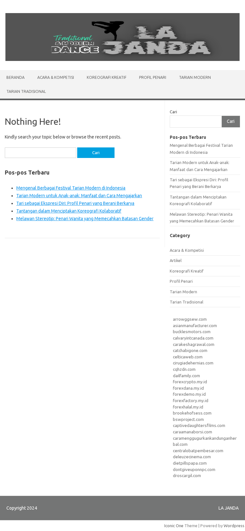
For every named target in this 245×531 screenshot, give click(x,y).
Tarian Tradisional (26, 91)
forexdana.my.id (188, 388)
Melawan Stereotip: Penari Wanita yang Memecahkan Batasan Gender (84, 218)
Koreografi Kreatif (106, 77)
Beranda (15, 77)
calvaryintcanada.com (193, 337)
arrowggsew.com (190, 319)
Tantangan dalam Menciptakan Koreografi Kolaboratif (68, 210)
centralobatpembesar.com (198, 450)
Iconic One (173, 525)
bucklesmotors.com (192, 331)
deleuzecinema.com (192, 456)
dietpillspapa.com (190, 463)
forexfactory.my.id (190, 400)
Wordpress (234, 525)
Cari (173, 111)
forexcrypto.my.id (190, 381)
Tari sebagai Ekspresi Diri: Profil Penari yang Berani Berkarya (75, 203)
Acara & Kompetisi (55, 77)
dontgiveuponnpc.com (194, 469)
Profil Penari (152, 77)
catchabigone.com (190, 350)
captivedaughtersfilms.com (199, 425)
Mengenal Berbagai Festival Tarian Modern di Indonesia (70, 188)
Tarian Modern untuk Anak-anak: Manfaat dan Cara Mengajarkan (79, 195)
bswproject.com (188, 419)
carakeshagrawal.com (193, 344)
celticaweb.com (188, 356)
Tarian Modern (195, 77)
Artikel (176, 260)
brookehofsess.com (192, 412)
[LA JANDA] (122, 59)
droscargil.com (187, 475)
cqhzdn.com (184, 369)
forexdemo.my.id (189, 394)
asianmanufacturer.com (195, 325)
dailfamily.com (186, 375)
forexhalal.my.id (188, 406)
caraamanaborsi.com (192, 431)
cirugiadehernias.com (193, 362)
